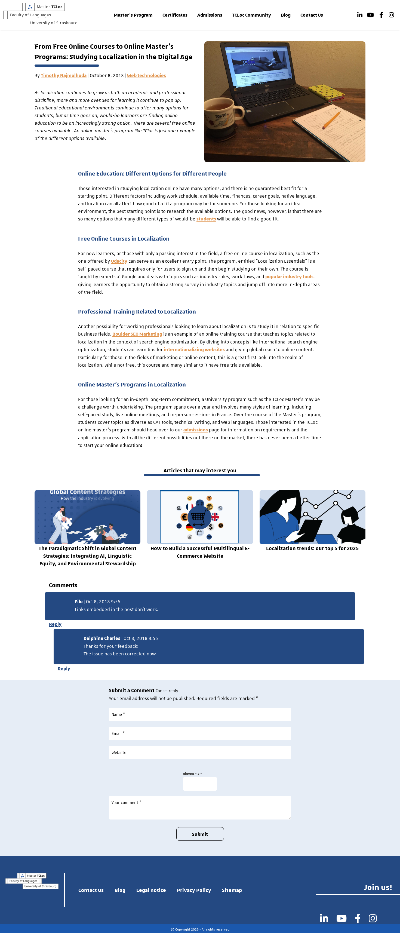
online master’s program (107, 131)
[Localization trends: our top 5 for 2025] (312, 517)
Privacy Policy (194, 890)
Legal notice (151, 890)
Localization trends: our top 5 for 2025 (312, 548)
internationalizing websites (194, 350)
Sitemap (232, 890)
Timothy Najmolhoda (64, 76)
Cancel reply (167, 690)
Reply (55, 624)
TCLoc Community (251, 15)
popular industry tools (289, 277)
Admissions (209, 15)
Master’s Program (133, 15)
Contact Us (311, 15)
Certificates (174, 15)
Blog (286, 15)
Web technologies (146, 76)
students (206, 219)
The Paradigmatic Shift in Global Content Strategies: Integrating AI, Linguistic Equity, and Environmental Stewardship (88, 556)
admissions (195, 430)
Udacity (119, 261)
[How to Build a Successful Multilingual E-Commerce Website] (200, 517)
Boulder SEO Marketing (137, 334)
